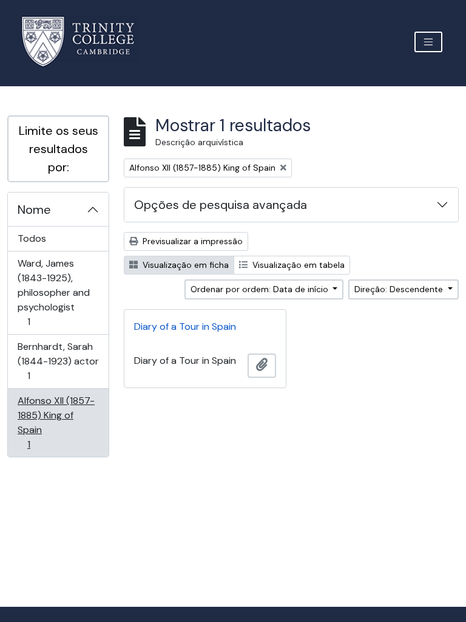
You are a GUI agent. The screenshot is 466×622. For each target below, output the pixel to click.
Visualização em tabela (297, 264)
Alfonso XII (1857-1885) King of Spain (56, 422)
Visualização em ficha (184, 264)
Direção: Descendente (399, 289)
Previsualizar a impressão (191, 241)
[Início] (85, 41)
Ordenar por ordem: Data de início (261, 289)
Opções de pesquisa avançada (220, 205)
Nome (34, 209)
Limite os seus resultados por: (58, 149)
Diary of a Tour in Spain (185, 326)
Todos (32, 238)
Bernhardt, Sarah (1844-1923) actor (58, 361)
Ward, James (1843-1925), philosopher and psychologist (53, 292)
